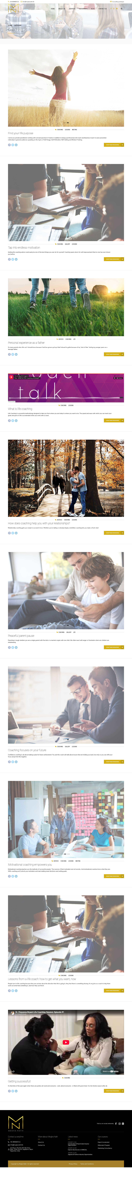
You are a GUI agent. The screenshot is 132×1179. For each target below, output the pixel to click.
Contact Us (41, 1145)
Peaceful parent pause (21, 635)
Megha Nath (23, 1164)
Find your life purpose (20, 133)
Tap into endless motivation (24, 247)
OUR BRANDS (83, 9)
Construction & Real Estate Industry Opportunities (78, 1144)
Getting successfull (19, 1081)
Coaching (60, 129)
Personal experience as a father (26, 342)
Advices (61, 339)
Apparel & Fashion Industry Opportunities (80, 1154)
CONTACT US (102, 9)
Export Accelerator (103, 1142)
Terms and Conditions (87, 1164)
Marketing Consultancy (105, 1148)
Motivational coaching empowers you (30, 864)
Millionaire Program (104, 1145)
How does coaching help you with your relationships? (39, 523)
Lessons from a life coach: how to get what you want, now (42, 979)
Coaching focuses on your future (27, 750)
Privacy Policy (73, 1164)
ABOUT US (62, 9)
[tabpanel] (66, 88)
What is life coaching (20, 409)
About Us (41, 1142)
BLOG (93, 9)
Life (74, 339)
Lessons (67, 129)
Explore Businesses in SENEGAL (77, 1150)
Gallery (67, 244)
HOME (53, 9)
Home (10, 25)
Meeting (74, 129)
